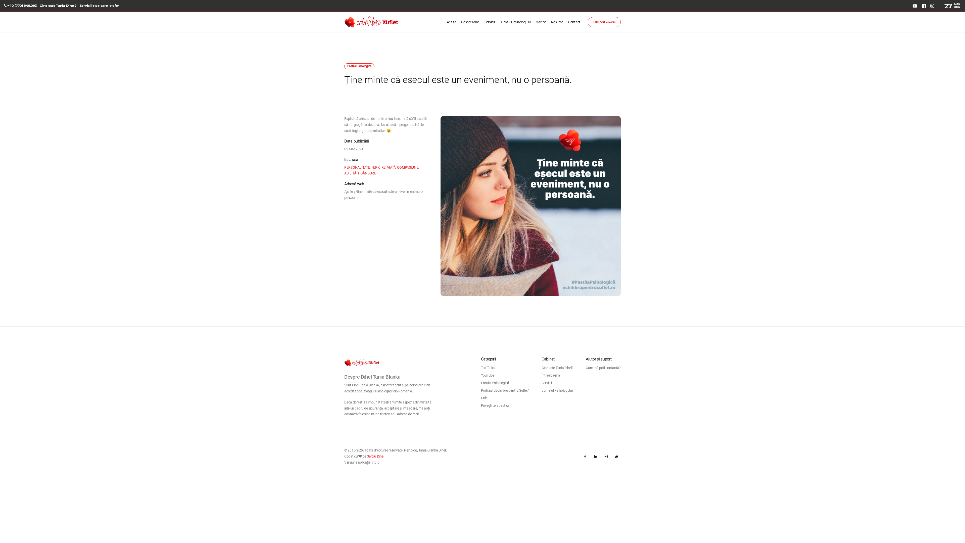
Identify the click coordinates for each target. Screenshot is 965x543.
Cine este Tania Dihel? (58, 6)
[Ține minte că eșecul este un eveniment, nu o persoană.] (531, 206)
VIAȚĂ (391, 167)
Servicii (490, 22)
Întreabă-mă (551, 375)
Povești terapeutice (495, 405)
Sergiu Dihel (375, 456)
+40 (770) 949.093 (22, 6)
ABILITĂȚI (351, 173)
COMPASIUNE (407, 167)
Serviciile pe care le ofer (99, 6)
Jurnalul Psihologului (515, 22)
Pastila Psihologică (495, 383)
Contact (574, 22)
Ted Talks (488, 368)
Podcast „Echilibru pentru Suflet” (505, 390)
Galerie (541, 22)
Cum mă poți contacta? (603, 368)
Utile (484, 398)
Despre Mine (470, 22)
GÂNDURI (367, 173)
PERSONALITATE (357, 167)
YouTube (487, 375)
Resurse (557, 22)
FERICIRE (378, 167)
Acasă (451, 22)
